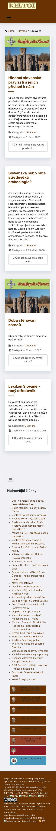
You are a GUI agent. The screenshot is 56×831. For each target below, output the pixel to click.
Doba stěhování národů (22, 322)
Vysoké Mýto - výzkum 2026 (28, 518)
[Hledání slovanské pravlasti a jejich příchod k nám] (27, 53)
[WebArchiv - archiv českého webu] (21, 821)
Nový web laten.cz (22, 582)
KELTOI (9, 806)
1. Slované (30, 132)
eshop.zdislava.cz (30, 748)
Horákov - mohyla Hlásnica (27, 636)
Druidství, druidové (30, 728)
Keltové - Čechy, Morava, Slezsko (30, 688)
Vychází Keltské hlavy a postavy (30, 654)
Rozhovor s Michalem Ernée (27, 522)
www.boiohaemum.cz (14, 818)
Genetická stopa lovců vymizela (30, 650)
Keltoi (6, 796)
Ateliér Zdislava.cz (30, 758)
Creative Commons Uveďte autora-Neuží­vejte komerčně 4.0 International (25, 809)
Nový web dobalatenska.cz (27, 586)
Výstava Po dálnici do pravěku (29, 514)
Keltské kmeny (30, 717)
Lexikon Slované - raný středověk (24, 388)
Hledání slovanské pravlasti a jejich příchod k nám (24, 82)
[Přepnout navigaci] (9, 18)
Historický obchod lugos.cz (30, 739)
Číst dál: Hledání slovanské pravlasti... (28, 146)
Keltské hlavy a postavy (30, 707)
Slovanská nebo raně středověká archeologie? (27, 177)
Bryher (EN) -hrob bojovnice (28, 632)
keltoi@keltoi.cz (33, 787)
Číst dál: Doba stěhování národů (28, 359)
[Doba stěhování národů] (27, 295)
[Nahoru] (51, 825)
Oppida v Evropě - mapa (26, 611)
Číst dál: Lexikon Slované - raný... (28, 439)
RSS (43, 821)
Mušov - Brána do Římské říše (29, 622)
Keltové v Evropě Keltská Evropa (30, 699)
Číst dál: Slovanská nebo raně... (28, 259)
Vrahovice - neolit (22, 561)
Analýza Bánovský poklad (26, 640)
